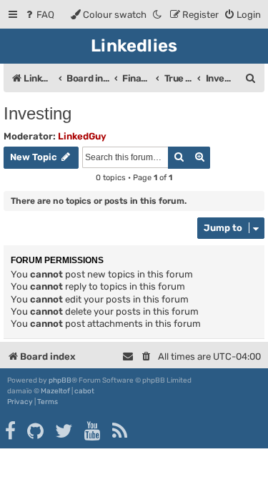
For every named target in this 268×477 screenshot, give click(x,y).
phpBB (60, 380)
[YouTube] (93, 431)
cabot (84, 391)
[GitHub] (36, 431)
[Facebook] (11, 431)
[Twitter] (64, 431)
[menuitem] (39, 14)
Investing (37, 113)
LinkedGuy (82, 136)
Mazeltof (55, 391)
